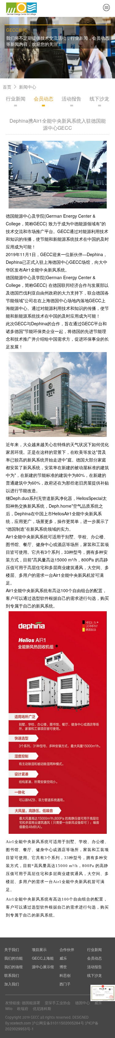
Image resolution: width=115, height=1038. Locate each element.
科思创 (65, 975)
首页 (7, 87)
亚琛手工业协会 (58, 1002)
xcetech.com (20, 1022)
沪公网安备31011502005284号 (58, 1022)
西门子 (65, 983)
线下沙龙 (99, 98)
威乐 (63, 958)
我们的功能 (13, 958)
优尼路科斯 (42, 1008)
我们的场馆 (13, 966)
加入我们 (11, 983)
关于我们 (11, 949)
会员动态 (43, 98)
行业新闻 (15, 98)
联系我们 (11, 975)
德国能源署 (31, 1002)
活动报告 (71, 98)
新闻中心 (27, 87)
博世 (63, 966)
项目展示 (39, 949)
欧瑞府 (22, 1008)
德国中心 (82, 1002)
